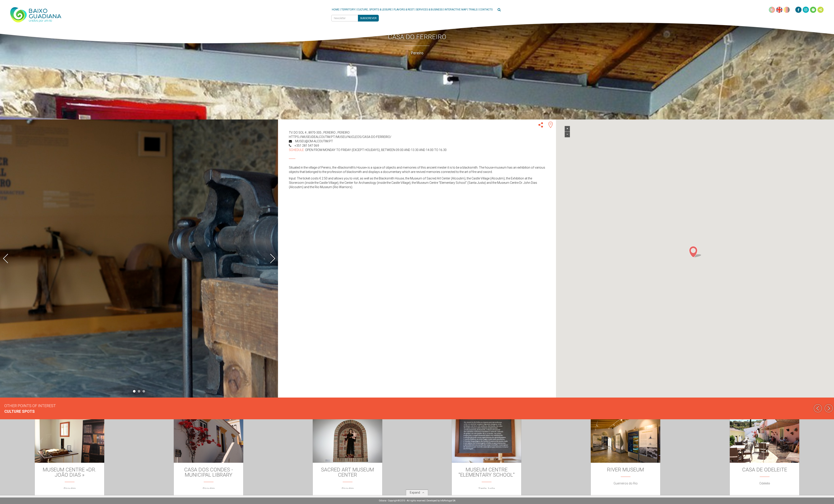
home (335, 9)
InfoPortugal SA (447, 500)
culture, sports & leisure (374, 9)
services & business (429, 9)
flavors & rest (404, 9)
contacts (486, 9)
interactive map (456, 9)
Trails (473, 9)
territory (348, 9)
